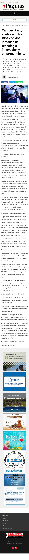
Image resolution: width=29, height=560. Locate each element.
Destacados (5, 25)
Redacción (4, 518)
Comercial (4, 523)
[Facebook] (16, 548)
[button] (14, 13)
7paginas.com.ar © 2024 (14, 551)
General (12, 25)
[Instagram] (13, 548)
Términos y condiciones (7, 528)
